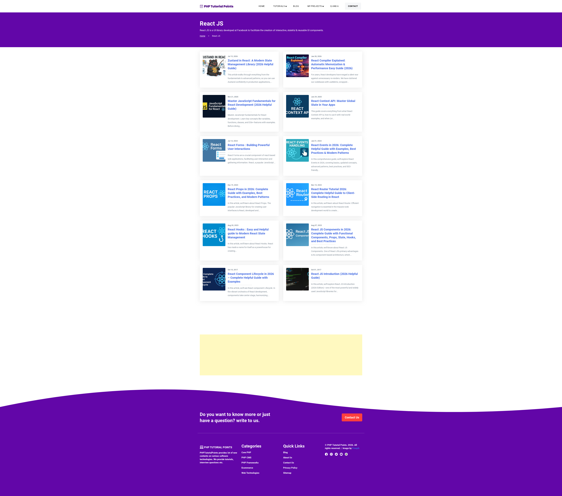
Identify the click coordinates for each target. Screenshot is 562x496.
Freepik (355, 448)
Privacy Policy (290, 467)
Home (262, 6)
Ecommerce (247, 467)
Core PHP (246, 452)
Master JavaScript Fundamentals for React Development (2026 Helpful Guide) (251, 104)
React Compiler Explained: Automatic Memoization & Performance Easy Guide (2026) (332, 64)
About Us (287, 457)
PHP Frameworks (250, 462)
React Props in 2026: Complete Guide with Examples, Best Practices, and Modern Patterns (248, 193)
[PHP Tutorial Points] (216, 6)
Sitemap (287, 473)
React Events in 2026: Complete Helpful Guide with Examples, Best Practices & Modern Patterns (333, 149)
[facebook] (326, 454)
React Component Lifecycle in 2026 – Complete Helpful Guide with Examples (251, 277)
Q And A (334, 6)
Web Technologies (250, 473)
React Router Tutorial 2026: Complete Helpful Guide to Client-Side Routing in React (333, 193)
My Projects (314, 6)
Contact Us (352, 417)
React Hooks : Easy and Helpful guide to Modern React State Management (248, 233)
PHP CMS (246, 457)
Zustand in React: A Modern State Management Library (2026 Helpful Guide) (250, 64)
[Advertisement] (281, 354)
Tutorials (279, 6)
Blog (296, 6)
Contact (353, 6)
